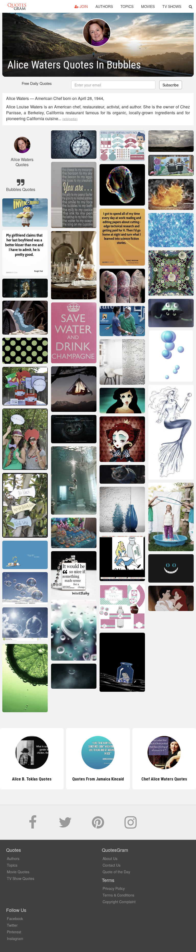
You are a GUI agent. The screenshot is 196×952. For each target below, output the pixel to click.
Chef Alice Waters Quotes (98, 779)
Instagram (15, 938)
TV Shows (171, 6)
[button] (190, 6)
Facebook (15, 918)
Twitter (12, 925)
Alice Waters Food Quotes (164, 779)
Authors (104, 6)
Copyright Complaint (119, 901)
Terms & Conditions (118, 895)
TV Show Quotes (20, 878)
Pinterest (14, 931)
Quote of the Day (116, 871)
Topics (126, 6)
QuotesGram (17, 6)
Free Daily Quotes (37, 83)
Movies (148, 6)
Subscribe (171, 84)
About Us (110, 858)
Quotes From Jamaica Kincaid (32, 779)
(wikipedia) (70, 119)
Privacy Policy (114, 888)
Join (83, 6)
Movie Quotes (18, 871)
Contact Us (111, 865)
